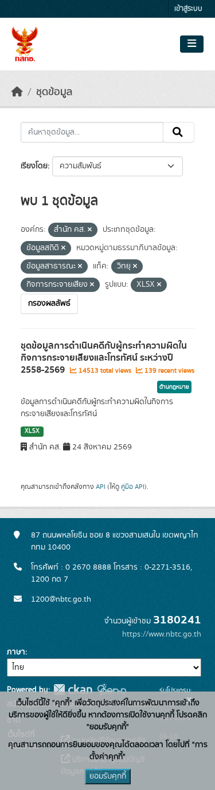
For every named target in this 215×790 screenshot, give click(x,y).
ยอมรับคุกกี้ (107, 776)
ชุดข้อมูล (54, 92)
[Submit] (178, 132)
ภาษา (16, 652)
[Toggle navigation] (192, 44)
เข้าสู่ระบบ (188, 8)
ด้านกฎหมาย (174, 387)
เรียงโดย (34, 166)
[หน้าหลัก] (17, 92)
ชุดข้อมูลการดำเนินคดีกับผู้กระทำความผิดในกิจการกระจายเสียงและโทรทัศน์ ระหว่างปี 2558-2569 (104, 357)
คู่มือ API (132, 486)
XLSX (32, 431)
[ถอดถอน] (90, 230)
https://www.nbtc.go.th (161, 634)
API (100, 486)
